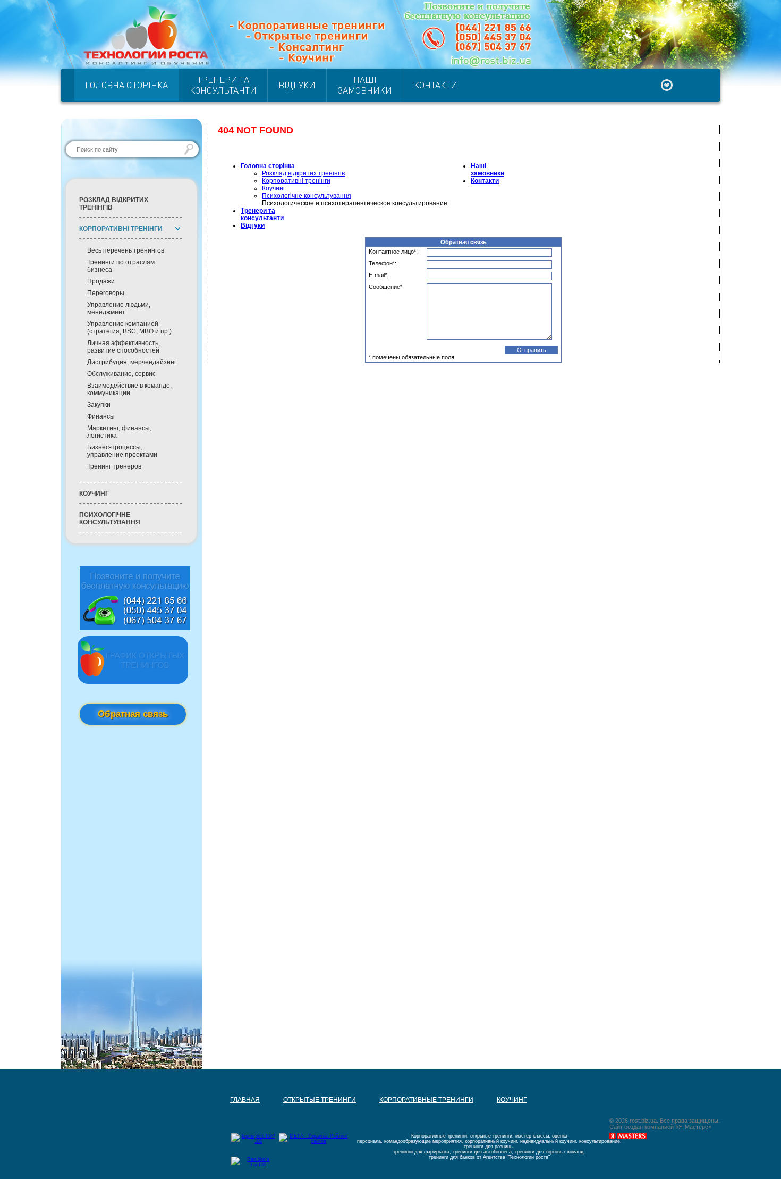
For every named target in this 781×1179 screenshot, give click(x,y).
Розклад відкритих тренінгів (113, 203)
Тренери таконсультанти (223, 84)
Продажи (101, 281)
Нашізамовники (364, 84)
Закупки (99, 404)
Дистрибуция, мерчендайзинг (131, 362)
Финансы (101, 416)
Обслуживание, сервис (121, 374)
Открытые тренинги (307, 366)
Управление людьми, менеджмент (118, 308)
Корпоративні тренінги (296, 181)
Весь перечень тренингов (125, 250)
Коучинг (94, 493)
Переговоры (105, 293)
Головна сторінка (126, 84)
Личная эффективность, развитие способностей (123, 346)
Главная (233, 366)
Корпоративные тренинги (415, 366)
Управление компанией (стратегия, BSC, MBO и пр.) (129, 327)
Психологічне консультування (109, 518)
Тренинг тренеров (114, 466)
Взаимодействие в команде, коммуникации (129, 389)
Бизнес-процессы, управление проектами (122, 451)
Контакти (435, 84)
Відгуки (297, 84)
